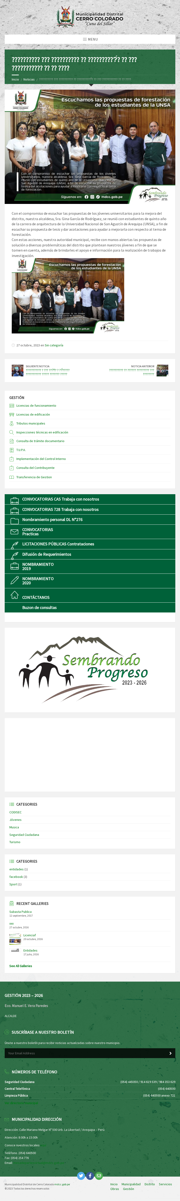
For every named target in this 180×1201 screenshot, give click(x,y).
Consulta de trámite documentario (40, 441)
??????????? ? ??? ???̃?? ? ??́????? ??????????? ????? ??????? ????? (48, 372)
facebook (16, 877)
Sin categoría (54, 345)
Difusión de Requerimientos (46, 554)
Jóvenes (15, 820)
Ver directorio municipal (21, 1103)
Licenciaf (29, 935)
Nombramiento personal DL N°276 (52, 519)
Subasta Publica (20, 912)
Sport (13, 884)
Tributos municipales (30, 423)
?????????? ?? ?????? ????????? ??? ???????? (131, 372)
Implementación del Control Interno (41, 459)
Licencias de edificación (33, 414)
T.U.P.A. (21, 450)
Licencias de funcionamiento (36, 405)
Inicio (15, 79)
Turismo (14, 842)
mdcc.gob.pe (62, 1184)
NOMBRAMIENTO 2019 (38, 566)
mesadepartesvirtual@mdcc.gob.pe (38, 1163)
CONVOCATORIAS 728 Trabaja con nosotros (60, 509)
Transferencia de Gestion (34, 477)
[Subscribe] (170, 1053)
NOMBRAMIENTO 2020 (38, 580)
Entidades (30, 950)
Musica (14, 827)
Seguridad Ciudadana (24, 835)
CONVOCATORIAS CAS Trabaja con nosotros (60, 499)
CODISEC (15, 812)
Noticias (29, 79)
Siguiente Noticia (37, 366)
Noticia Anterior (142, 366)
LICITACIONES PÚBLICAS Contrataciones (58, 544)
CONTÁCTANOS (35, 597)
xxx (11, 923)
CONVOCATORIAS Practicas (37, 531)
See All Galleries (20, 966)
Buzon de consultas (39, 607)
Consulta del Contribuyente (35, 468)
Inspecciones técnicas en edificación (42, 432)
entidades (16, 869)
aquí (43, 1145)
